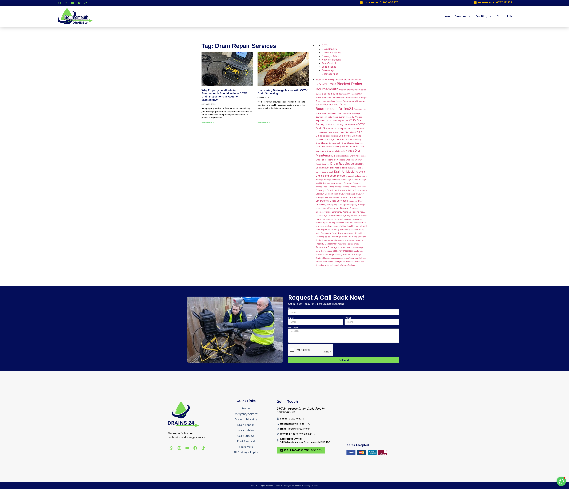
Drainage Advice (331, 56)
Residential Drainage (326, 247)
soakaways (329, 254)
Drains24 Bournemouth (327, 194)
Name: (291, 308)
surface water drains (324, 261)
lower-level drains (356, 230)
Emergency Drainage (337, 204)
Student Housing (323, 258)
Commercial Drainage (350, 135)
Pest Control (329, 63)
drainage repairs (342, 187)
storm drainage (354, 254)
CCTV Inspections (342, 129)
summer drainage (338, 258)
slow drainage (356, 247)
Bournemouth (330, 93)
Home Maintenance (342, 219)
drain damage (336, 146)
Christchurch (350, 132)
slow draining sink (324, 251)
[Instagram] (66, 3)
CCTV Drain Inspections (337, 120)
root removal (344, 247)
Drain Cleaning (354, 139)
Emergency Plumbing (341, 212)
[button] (561, 481)
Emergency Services (246, 414)
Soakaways (328, 70)
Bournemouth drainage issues (329, 101)
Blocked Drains (326, 84)
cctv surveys (321, 132)
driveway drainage (347, 194)
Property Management (326, 244)
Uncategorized (330, 73)
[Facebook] (79, 3)
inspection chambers (344, 222)
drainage (319, 180)
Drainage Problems (352, 183)
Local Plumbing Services (336, 229)
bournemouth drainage (356, 97)
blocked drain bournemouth (349, 80)
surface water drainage (356, 258)
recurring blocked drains (348, 244)
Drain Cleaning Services (352, 143)
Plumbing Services (340, 236)
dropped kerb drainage (351, 197)
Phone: (348, 318)
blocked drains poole (349, 89)
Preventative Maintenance (334, 240)
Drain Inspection (351, 146)
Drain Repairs (329, 48)
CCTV (325, 45)
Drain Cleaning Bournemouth (328, 143)
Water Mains (246, 430)
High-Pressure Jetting (357, 215)
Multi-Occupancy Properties (328, 233)
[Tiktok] (85, 3)
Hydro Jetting (329, 222)
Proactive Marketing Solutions (306, 486)
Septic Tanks (329, 66)
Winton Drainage (348, 265)
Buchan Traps (345, 117)
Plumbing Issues (323, 237)
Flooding (355, 212)
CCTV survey (357, 128)
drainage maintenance (333, 183)
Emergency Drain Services (331, 200)
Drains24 (278, 486)
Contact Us (504, 16)
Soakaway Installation (343, 251)
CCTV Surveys (246, 436)
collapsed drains (330, 136)
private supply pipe (355, 240)
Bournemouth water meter (327, 117)
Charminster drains (336, 132)
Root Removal (246, 441)
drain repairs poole (338, 168)
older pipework (348, 233)
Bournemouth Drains (335, 104)
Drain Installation (334, 151)
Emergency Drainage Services (343, 208)
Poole (318, 240)
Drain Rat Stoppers (324, 160)
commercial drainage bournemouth (331, 139)
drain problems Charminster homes (351, 156)
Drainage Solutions (326, 190)
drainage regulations (325, 187)
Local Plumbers (354, 226)
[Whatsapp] (59, 3)
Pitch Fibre (360, 233)
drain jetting (348, 151)
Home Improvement (324, 219)
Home (446, 16)
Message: (293, 327)
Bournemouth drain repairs (334, 97)
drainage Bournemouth (333, 180)
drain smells (352, 168)
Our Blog (481, 16)
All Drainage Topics (246, 452)
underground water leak (344, 261)
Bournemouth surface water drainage (344, 113)
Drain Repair (351, 160)
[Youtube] (72, 3)
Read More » (208, 122)
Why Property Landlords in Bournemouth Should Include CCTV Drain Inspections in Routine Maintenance (224, 95)
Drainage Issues (350, 180)
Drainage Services (358, 187)
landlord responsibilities (335, 226)
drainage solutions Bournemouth (352, 190)
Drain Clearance (323, 146)
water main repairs (333, 265)
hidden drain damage (337, 215)
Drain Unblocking (331, 52)
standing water (341, 254)
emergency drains (323, 212)
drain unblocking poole (356, 176)
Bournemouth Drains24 (334, 109)
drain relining (339, 160)
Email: (291, 318)
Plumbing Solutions (357, 237)
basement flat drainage (325, 80)
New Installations (331, 59)
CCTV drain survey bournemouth (341, 124)
